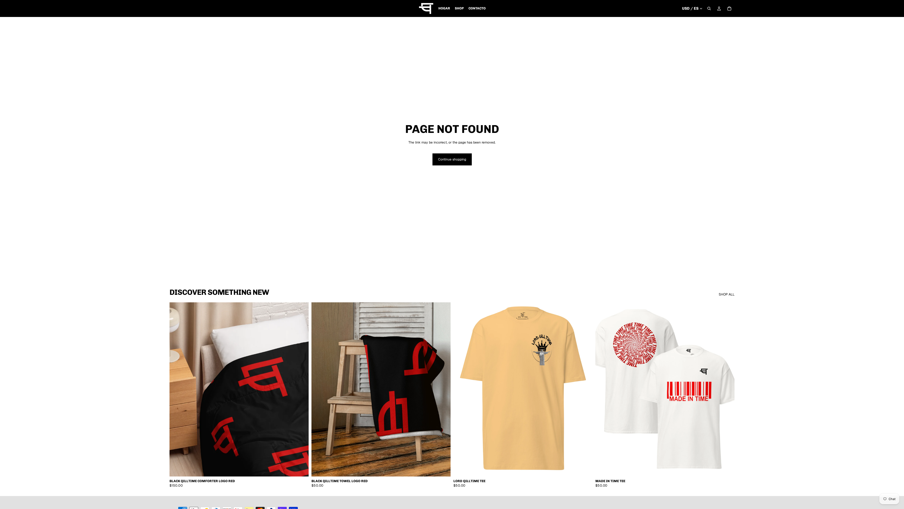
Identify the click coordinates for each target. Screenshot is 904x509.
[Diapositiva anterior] (177, 389)
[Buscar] (709, 8)
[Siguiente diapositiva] (302, 389)
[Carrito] (729, 8)
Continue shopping (452, 159)
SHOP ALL (726, 294)
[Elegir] (301, 469)
